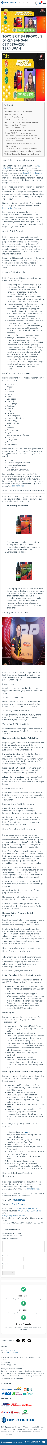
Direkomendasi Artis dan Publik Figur (22, 130)
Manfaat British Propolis (14, 117)
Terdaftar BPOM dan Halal (17, 128)
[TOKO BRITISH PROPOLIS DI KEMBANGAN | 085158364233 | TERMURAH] (23, 32)
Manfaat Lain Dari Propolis (17, 120)
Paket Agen (13, 146)
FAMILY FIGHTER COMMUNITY (29, 1211)
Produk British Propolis (32, 173)
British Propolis (18, 1204)
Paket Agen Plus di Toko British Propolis (23, 148)
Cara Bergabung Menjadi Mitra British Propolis (23, 151)
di (11, 182)
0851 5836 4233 (18, 486)
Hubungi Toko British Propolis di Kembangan (22, 154)
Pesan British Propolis (11, 208)
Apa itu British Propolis (13, 114)
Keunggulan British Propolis (15, 125)
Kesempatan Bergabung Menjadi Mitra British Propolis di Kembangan (22, 139)
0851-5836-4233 (11, 1350)
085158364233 (18, 1200)
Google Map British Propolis (13, 1215)
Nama (5, 1256)
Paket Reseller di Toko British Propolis (21, 144)
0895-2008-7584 (12, 1353)
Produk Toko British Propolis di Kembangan (22, 122)
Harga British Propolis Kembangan (18, 133)
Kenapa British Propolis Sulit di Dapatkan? (23, 136)
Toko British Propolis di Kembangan (18, 112)
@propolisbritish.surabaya (30, 1208)
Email (4, 1264)
